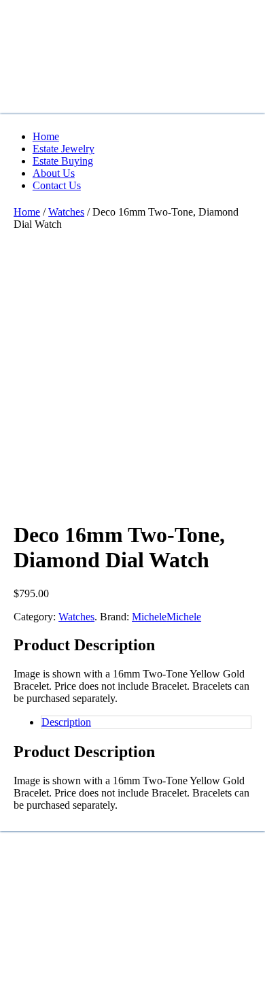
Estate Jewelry (63, 148)
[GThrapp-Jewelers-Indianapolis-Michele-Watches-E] (115, 431)
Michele (149, 616)
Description (66, 722)
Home (46, 136)
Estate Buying (63, 161)
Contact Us (57, 185)
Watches (66, 212)
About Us (54, 173)
